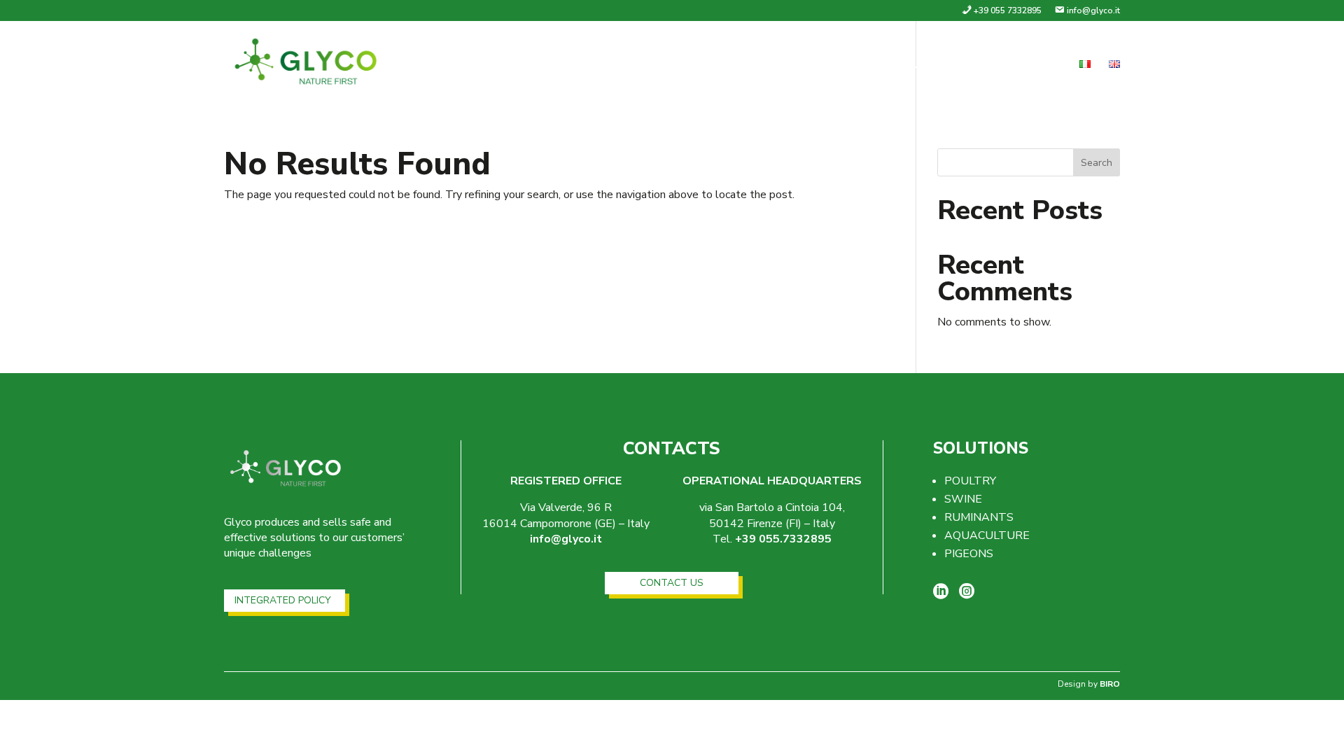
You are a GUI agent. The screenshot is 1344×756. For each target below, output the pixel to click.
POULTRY (970, 481)
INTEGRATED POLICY (282, 600)
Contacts (1028, 65)
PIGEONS (968, 553)
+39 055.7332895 (783, 539)
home (787, 65)
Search (1096, 162)
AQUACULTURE (987, 535)
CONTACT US (672, 582)
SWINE (963, 499)
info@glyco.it (566, 539)
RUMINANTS (979, 517)
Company (850, 65)
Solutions (930, 65)
